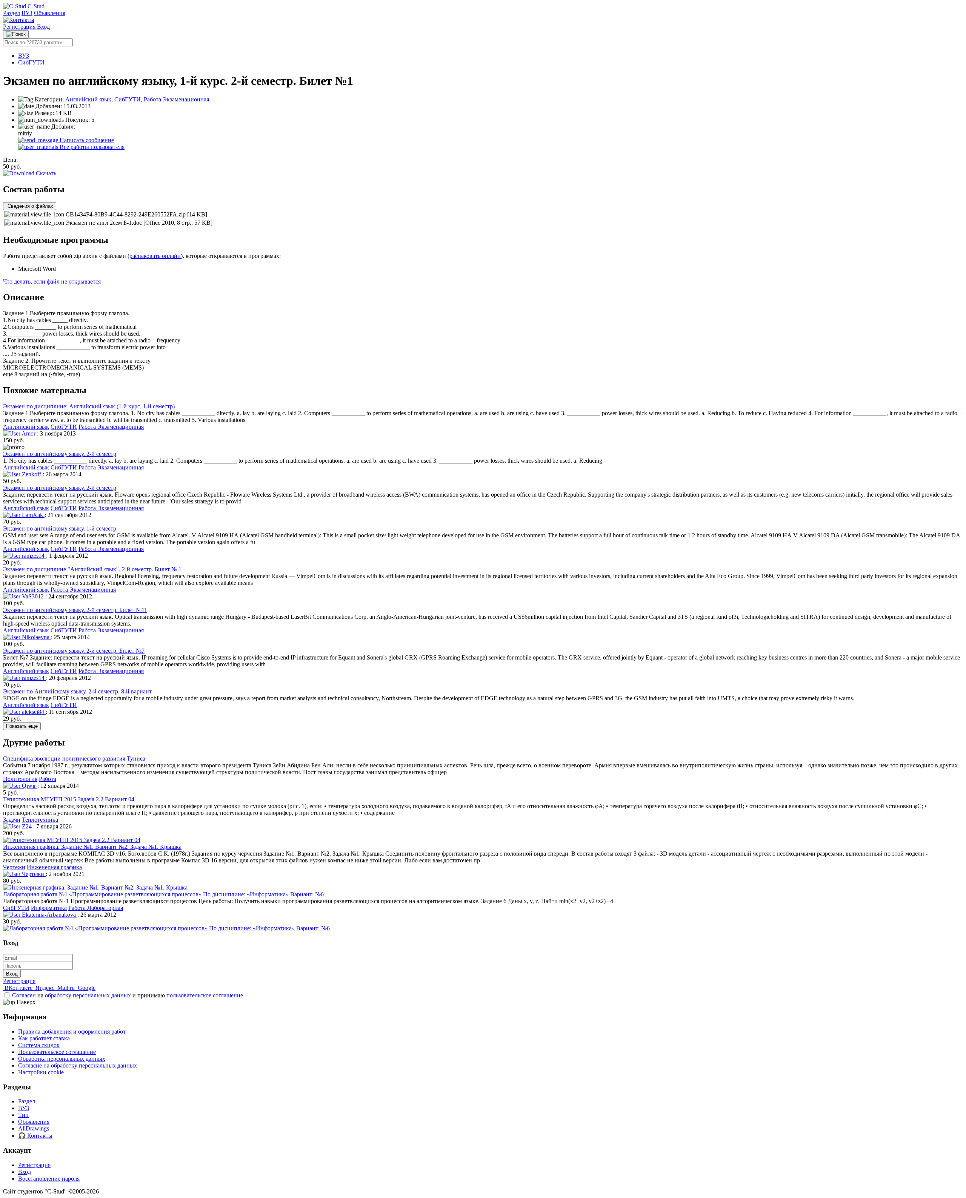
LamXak (32, 515)
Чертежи (14, 867)
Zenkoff (31, 474)
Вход (43, 26)
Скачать (45, 173)
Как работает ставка (44, 1038)
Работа (47, 779)
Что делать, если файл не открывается (52, 281)
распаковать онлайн (155, 256)
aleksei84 (33, 712)
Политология (20, 779)
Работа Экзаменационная (176, 99)
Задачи (11, 819)
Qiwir (28, 785)
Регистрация (20, 26)
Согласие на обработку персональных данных (77, 1065)
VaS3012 (32, 596)
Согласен (24, 995)
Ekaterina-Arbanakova (48, 914)
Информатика (49, 908)
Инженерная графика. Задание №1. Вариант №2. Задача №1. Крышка (92, 847)
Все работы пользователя (91, 147)
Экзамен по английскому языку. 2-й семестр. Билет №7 (74, 650)
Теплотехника (40, 819)
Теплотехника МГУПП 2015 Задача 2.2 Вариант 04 (68, 799)
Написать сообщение (86, 140)
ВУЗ (27, 13)
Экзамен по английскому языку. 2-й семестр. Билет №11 (75, 610)
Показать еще (22, 726)
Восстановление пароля (49, 1178)
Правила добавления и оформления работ (72, 1031)
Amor (28, 433)
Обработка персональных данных (61, 1058)
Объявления (49, 13)
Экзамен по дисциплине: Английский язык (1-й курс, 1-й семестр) (89, 406)
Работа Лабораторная (95, 908)
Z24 (26, 826)
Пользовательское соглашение (57, 1052)
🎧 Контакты (35, 1135)
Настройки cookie (41, 1072)
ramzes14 (33, 555)
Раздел (11, 13)
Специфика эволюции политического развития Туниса (74, 758)
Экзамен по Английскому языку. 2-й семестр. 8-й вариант (77, 691)
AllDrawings (33, 1128)
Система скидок (39, 1045)
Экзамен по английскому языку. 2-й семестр (59, 454)
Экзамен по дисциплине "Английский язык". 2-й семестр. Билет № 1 (92, 569)
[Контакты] (18, 20)
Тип (23, 1115)
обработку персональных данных (88, 995)
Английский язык (88, 99)
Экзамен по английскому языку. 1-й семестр (59, 528)
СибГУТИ (31, 62)
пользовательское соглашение (204, 995)
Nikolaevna (35, 637)
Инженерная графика (54, 867)
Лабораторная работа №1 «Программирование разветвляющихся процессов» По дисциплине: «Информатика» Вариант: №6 (163, 894)
